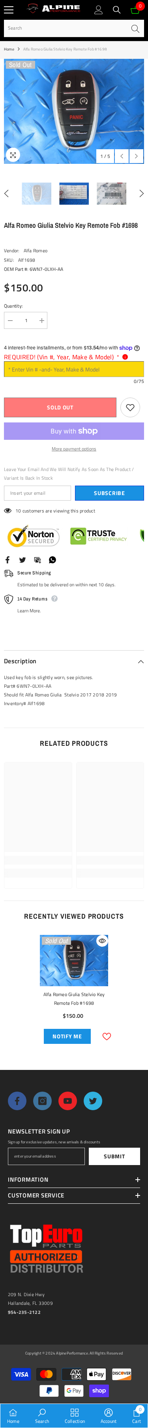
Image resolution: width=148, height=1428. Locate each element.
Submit (114, 1156)
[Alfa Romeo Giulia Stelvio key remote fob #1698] (74, 960)
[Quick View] (102, 941)
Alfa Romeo (35, 250)
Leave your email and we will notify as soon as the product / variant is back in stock (69, 473)
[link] (38, 860)
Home (9, 49)
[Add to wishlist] (130, 407)
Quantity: (13, 306)
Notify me (67, 1036)
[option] (74, 111)
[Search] (117, 10)
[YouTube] (67, 1101)
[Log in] (98, 10)
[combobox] (65, 28)
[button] (122, 156)
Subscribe (109, 493)
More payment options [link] (74, 448)
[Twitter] (22, 559)
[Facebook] (7, 559)
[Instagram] (42, 1101)
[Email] (37, 559)
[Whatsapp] (52, 559)
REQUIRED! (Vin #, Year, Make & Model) (61, 357)
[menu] (8, 10)
